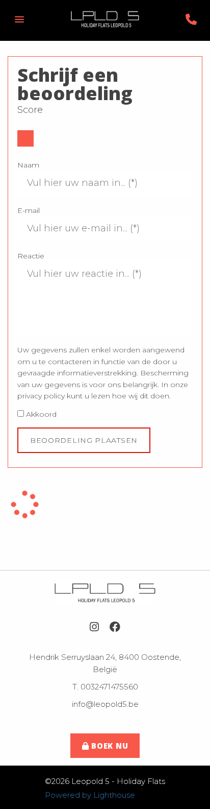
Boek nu (108, 746)
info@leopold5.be (105, 704)
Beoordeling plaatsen (84, 440)
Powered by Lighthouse (90, 795)
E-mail (28, 210)
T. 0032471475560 (105, 687)
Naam (28, 165)
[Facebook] (115, 627)
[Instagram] (94, 627)
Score (30, 109)
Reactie (30, 255)
